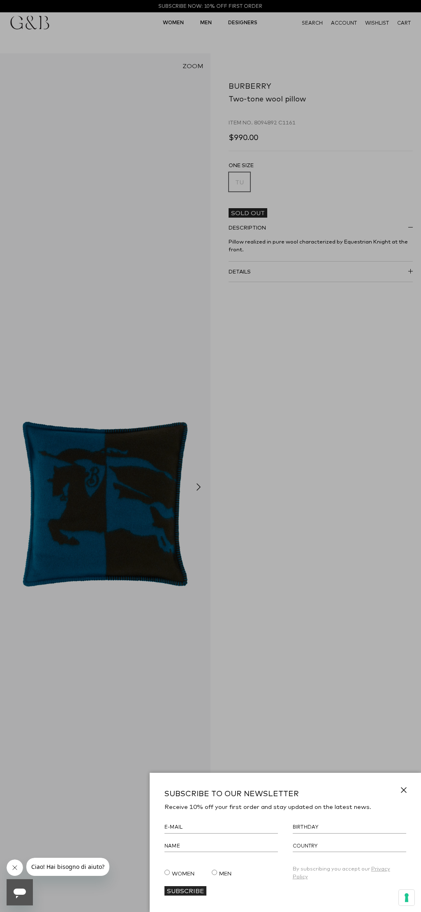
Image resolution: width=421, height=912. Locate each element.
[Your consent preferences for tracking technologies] (406, 897)
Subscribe (185, 890)
